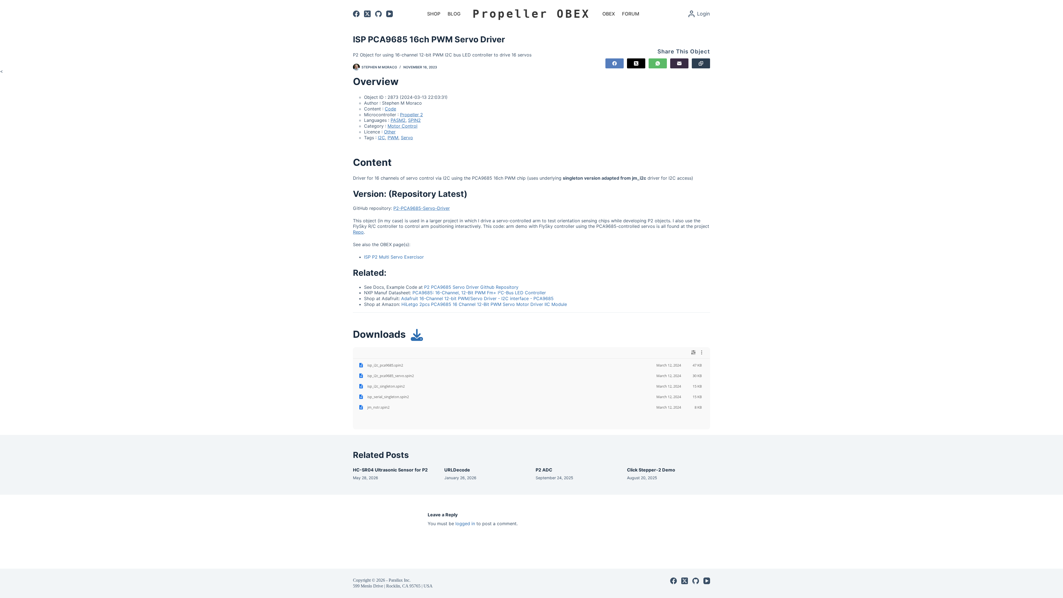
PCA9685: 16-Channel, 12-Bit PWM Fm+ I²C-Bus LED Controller (479, 292)
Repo (358, 232)
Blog (454, 14)
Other (390, 132)
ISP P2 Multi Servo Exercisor (394, 257)
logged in (465, 523)
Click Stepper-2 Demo (651, 470)
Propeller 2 (411, 114)
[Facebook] (356, 14)
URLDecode (457, 470)
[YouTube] (389, 14)
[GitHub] (378, 14)
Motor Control (402, 126)
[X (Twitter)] (367, 14)
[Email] (679, 63)
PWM (393, 137)
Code (390, 109)
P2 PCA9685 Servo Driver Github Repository (471, 287)
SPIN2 (414, 120)
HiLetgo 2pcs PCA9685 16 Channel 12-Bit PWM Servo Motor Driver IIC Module (484, 304)
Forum (630, 14)
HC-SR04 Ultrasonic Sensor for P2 (390, 470)
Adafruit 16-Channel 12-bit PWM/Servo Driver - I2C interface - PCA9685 (477, 298)
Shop (433, 14)
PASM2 (398, 120)
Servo (407, 137)
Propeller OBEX (531, 13)
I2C (381, 137)
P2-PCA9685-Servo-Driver (421, 208)
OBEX (608, 14)
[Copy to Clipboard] (701, 63)
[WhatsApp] (658, 63)
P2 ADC (544, 470)
